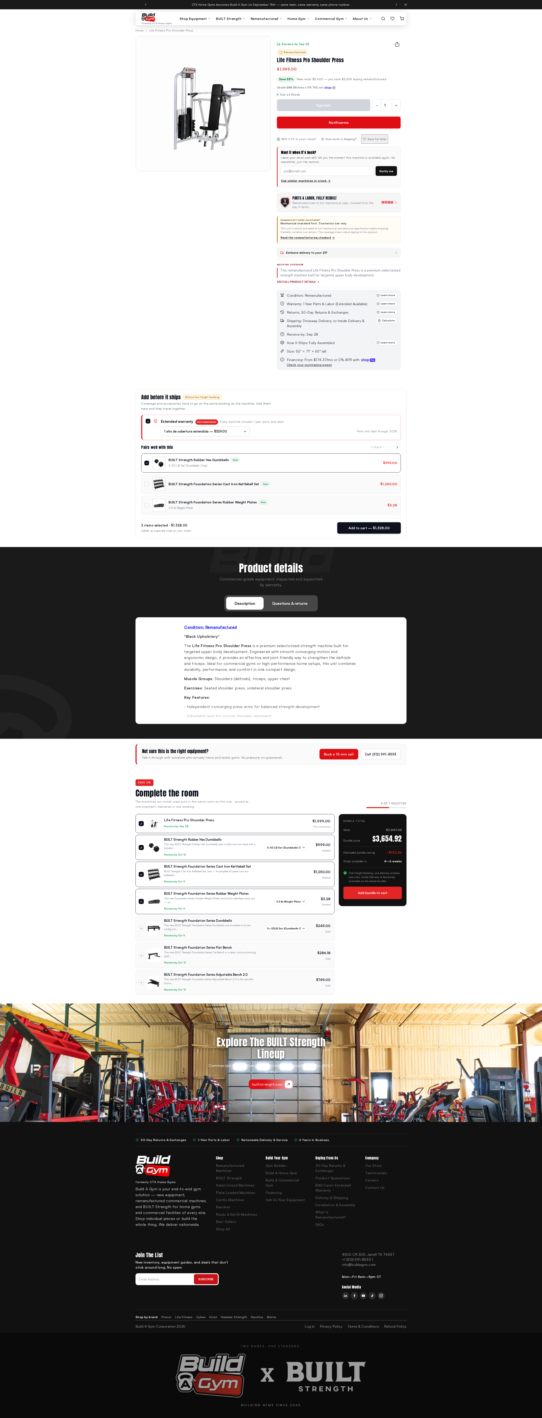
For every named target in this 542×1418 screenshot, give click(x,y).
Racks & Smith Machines (236, 1214)
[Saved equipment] (392, 18)
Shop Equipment (193, 19)
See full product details (296, 281)
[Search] (383, 18)
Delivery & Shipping (331, 1198)
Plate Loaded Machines (235, 1193)
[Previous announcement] (145, 4)
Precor (167, 1317)
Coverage (388, 202)
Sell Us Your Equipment (285, 1200)
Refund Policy (395, 1326)
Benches (223, 1207)
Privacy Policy (331, 1326)
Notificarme (339, 122)
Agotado (323, 105)
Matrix (271, 1317)
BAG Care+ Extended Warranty (333, 1187)
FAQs (319, 1224)
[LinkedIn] (345, 1295)
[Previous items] (387, 447)
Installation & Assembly (335, 1205)
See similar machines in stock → (306, 180)
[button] (338, 323)
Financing (274, 1193)
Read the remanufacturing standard (308, 237)
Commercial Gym (329, 19)
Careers (372, 1180)
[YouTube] (363, 1295)
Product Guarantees (332, 1178)
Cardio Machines (230, 1200)
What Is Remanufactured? (330, 1214)
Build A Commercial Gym (282, 1182)
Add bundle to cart (372, 893)
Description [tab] (245, 603)
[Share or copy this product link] (397, 44)
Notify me (386, 171)
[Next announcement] (396, 4)
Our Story (373, 1165)
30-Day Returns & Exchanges (330, 1168)
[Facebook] (354, 1295)
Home (140, 30)
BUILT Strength (228, 19)
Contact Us (375, 1187)
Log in (310, 1326)
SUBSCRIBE (206, 1279)
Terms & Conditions (363, 1326)
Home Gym (297, 19)
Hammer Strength (234, 1317)
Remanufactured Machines (230, 1168)
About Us (360, 19)
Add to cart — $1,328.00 (369, 528)
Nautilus (257, 1317)
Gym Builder (276, 1165)
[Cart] (402, 18)
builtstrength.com (267, 1084)
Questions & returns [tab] (290, 603)
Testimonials (376, 1173)
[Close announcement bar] (405, 4)
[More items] (397, 447)
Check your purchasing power (309, 365)
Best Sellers (226, 1222)
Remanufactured (264, 19)
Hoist (213, 1317)
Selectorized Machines (235, 1185)
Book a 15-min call (339, 754)
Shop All (223, 1229)
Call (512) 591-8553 (380, 754)
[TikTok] (372, 1295)
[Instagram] (381, 1295)
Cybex (201, 1317)
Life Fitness (183, 1317)
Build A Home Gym (281, 1173)
